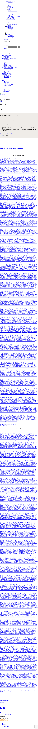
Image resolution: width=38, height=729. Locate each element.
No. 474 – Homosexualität (32, 318)
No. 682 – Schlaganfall (5, 276)
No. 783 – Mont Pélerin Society (14, 525)
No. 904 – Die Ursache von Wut (13, 230)
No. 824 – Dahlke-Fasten (7, 245)
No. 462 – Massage (18, 321)
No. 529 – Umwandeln (32, 578)
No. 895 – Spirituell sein (20, 232)
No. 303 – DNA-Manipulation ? (26, 351)
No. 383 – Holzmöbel (16, 337)
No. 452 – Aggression (28, 323)
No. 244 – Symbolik (8, 363)
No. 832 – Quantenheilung (18, 244)
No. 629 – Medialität (22, 286)
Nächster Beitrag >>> (4, 421)
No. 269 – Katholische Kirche (9, 358)
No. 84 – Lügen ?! (17, 397)
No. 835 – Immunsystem (31, 243)
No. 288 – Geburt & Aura (17, 354)
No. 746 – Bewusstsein (6, 534)
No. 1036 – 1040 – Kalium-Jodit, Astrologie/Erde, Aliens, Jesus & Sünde (23, 205)
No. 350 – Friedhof (18, 613)
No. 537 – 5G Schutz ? (25, 305)
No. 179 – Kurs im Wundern (12, 377)
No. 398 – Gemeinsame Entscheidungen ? (9, 605)
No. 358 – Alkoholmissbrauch (18, 340)
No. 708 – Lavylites (30, 270)
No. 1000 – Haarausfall (26, 210)
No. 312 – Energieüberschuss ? (13, 350)
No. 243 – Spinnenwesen (15, 363)
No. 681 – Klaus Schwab (13, 276)
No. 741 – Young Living (13, 263)
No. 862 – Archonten (11, 238)
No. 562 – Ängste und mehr (8, 300)
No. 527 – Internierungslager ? (11, 307)
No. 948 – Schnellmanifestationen (20, 221)
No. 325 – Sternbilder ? (18, 347)
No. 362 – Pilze (27, 339)
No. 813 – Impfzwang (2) (27, 247)
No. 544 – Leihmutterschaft (11, 304)
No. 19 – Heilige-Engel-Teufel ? (11, 414)
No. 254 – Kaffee (26, 360)
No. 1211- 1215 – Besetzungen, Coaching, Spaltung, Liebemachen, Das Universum (18, 177)
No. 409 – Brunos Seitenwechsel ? (5, 332)
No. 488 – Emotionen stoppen (30, 587)
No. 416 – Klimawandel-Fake (26, 330)
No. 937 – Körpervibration (6, 224)
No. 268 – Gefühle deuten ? (18, 358)
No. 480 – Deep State (18, 317)
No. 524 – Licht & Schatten (5, 308)
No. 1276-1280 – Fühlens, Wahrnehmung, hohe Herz (24, 168)
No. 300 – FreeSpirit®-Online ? (14, 352)
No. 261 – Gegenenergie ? (4, 631)
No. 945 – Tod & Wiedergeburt (12, 222)
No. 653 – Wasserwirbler (19, 281)
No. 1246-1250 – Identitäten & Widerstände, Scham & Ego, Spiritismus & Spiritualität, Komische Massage (18, 172)
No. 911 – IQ (29, 228)
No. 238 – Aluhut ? (7, 364)
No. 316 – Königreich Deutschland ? (11, 349)
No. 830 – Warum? (32, 244)
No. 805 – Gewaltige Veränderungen (10, 249)
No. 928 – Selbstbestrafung (10, 226)
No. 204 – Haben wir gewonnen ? (12, 371)
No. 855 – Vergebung (30, 239)
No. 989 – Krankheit (6, 213)
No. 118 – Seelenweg (7, 390)
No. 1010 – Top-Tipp (7, 480)
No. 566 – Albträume (7, 299)
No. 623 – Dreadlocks (29, 287)
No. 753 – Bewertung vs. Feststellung (15, 261)
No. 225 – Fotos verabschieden (9, 367)
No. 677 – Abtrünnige (6, 277)
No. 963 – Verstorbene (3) (26, 489)
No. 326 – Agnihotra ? (10, 347)
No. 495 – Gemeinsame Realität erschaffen (11, 315)
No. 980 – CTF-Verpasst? (10, 215)
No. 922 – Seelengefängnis (15, 498)
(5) (2, 148)
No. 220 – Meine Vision (14, 368)
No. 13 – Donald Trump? (7, 416)
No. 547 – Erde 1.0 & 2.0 (22, 303)
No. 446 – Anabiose (12, 596)
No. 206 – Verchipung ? (26, 370)
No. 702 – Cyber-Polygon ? (7, 543)
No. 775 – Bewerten (20, 255)
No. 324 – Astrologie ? (25, 347)
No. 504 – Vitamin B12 (7, 313)
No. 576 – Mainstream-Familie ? (32, 297)
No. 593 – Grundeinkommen (25, 293)
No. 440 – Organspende (25, 325)
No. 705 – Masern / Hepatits (17, 542)
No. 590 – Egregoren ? (17, 294)
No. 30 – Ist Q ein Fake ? (28, 411)
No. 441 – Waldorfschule (18, 325)
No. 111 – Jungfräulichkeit (5, 392)
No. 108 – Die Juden (30, 392)
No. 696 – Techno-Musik (24, 272)
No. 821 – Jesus (32, 245)
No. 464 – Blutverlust (5, 321)
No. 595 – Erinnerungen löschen (10, 293)
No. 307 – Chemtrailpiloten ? (24, 622)
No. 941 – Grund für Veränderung (10, 223)
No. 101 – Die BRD (26, 394)
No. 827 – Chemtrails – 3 (15, 516)
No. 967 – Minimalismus (30, 217)
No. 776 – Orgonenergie (13, 255)
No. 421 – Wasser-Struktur (23, 329)
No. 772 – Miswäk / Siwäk (9, 256)
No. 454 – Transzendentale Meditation (8, 323)
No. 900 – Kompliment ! (15, 231)
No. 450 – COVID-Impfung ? (11, 595)
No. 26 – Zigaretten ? (30, 412)
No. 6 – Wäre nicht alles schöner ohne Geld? (16, 418)
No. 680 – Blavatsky (20, 276)
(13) (15, 148)
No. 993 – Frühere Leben (14, 212)
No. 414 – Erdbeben (7, 331)
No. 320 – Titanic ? (9, 348)
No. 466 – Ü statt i (28, 320)
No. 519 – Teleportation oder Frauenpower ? (17, 309)
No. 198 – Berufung (31, 372)
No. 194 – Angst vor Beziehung (23, 373)
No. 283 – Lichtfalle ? (22, 355)
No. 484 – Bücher (23, 316)
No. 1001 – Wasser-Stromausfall (18, 210)
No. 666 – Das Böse (18, 279)
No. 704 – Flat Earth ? (25, 542)
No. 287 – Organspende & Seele (26, 354)
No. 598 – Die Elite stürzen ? (17, 292)
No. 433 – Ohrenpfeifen (4, 327)
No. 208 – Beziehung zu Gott (8, 370)
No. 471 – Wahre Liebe (19, 319)
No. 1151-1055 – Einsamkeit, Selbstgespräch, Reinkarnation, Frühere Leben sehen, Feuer (18, 187)
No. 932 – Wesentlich (10, 225)
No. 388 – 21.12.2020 (18, 335)
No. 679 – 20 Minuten (26, 276)
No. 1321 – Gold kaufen (22, 163)
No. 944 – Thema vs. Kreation (22, 222)
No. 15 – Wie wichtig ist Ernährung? (18, 415)
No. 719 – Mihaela (18, 268)
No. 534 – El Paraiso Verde (15, 306)
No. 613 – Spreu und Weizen (14, 289)
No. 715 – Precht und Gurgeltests (10, 269)
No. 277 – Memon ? (21, 356)
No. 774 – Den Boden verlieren (28, 255)
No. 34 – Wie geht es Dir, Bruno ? (32, 410)
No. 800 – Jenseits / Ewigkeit (22, 250)
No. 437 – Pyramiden (12, 326)
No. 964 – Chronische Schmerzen (16, 489)
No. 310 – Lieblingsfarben (31, 350)
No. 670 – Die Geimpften (27, 278)
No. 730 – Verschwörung (28, 265)
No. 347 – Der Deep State (6, 614)
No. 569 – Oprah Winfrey (17, 298)
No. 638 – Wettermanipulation (23, 284)
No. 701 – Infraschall (15, 543)
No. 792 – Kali (15, 252)
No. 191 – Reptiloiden (11, 374)
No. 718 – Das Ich (23, 268)
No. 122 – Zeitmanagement (7, 389)
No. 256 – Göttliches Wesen (9, 360)
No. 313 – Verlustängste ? (4, 350)
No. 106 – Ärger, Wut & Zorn (11, 393)
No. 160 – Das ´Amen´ (32, 380)
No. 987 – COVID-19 (20, 213)
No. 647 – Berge (17, 282)
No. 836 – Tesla (24, 243)
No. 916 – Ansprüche (26, 227)
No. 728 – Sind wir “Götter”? (9, 266)
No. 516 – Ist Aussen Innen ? (14, 310)
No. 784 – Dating (7, 525)
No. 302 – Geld (33, 351)
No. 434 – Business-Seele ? (33, 326)
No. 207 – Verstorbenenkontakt (17, 370)
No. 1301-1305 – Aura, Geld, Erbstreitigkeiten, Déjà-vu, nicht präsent (22, 165)
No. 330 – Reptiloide (13, 346)
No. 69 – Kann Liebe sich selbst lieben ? (15, 401)
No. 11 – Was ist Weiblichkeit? (28, 416)
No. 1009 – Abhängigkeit (21, 480)
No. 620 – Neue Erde (18, 288)
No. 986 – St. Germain (28, 213)
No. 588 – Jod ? (30, 294)
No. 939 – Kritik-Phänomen (27, 223)
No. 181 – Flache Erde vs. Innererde (29, 376)
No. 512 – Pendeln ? (18, 311)
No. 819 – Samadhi (9, 246)
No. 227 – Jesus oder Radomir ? (29, 366)
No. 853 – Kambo (4, 240)
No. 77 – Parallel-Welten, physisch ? (9, 399)
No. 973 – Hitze (25, 216)
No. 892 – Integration (8, 233)
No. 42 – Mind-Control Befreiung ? (11, 408)
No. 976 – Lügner (6, 216)
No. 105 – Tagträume (19, 393)
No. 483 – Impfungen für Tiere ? (31, 316)
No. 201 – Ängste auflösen (7, 372)
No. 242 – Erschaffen (22, 363)
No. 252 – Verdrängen (8, 361)
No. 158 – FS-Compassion (12, 381)
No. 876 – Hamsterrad (15, 507)
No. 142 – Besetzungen (7, 385)
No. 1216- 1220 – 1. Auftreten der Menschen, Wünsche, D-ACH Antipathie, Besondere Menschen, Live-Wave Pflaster (18, 176)
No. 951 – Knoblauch (24, 220)
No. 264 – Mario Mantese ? (12, 359)
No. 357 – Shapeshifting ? (27, 340)
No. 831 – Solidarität (25, 244)
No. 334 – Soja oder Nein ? (21, 345)
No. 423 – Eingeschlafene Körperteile (8, 329)
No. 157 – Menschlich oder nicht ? (22, 381)
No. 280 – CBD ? (7, 356)
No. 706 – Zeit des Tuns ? (9, 542)
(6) (7, 148)
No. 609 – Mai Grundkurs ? (6, 290)
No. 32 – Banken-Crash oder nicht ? (11, 411)
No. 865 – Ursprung (21, 237)
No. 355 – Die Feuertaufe (7, 341)
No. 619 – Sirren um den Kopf (26, 288)
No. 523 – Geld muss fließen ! (14, 308)
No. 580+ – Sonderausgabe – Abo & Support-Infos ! (26, 296)
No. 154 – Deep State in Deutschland (11, 382)
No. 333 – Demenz (28, 345)
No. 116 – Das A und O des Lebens (27, 390)
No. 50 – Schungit (22, 405)
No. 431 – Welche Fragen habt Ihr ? (22, 327)
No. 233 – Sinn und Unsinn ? (19, 365)
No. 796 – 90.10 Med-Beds (21, 251)
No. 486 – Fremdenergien (7, 316)
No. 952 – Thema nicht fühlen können (15, 220)
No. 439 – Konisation (32, 325)
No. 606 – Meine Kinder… (29, 290)
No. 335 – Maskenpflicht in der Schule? (10, 345)
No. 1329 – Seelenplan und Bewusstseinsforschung (11, 161)
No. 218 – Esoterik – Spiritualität (31, 368)
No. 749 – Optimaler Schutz (20, 533)
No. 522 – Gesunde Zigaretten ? (24, 308)
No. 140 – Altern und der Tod (21, 385)
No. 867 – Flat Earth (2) (7, 237)
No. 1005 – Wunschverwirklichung (18, 481)
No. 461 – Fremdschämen (25, 321)
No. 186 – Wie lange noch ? (18, 375)
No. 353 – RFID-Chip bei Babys (23, 341)
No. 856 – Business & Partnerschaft (21, 239)
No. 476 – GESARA (16, 318)
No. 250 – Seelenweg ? (24, 361)
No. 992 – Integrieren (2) (22, 212)
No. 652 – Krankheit (26, 281)
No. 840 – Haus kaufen (28, 242)
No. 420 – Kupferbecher (31, 329)
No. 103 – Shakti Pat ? (9, 394)
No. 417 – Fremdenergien (18, 330)
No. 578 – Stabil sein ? (15, 297)
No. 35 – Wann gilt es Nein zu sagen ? (21, 410)
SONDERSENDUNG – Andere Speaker (6, 337)
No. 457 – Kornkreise (17, 322)
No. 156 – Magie (30, 381)
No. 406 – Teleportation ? (27, 332)
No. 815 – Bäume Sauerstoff (6, 247)
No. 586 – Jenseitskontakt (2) (10, 295)
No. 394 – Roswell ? (12, 334)
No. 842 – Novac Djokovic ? (14, 242)
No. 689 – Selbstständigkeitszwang (23, 274)
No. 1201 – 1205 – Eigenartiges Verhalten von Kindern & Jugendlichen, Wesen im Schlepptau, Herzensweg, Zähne (19, 179)
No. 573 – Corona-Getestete (23, 569)
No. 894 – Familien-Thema (28, 232)
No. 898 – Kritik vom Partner (30, 231)
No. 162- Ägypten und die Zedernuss (15, 380)
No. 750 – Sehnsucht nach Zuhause (10, 533)
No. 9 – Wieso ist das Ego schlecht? (13, 417)
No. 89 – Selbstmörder (12, 396)
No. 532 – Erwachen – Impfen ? (31, 306)
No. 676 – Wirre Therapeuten (14, 277)
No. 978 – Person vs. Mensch (30, 215)
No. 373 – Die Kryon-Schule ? (11, 338)
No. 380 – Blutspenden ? (29, 337)
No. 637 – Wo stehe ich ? (32, 284)
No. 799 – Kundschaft (30, 250)
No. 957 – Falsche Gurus (8, 219)
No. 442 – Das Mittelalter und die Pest (8, 325)
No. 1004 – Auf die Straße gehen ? (29, 481)
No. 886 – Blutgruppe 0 (15, 234)
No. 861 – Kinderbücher (19, 238)
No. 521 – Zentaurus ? (32, 308)
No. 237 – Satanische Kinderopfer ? (16, 364)
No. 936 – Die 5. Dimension (15, 224)
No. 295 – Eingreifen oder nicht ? (9, 353)
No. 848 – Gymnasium (6, 241)
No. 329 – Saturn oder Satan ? (21, 346)
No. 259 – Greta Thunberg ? (21, 631)
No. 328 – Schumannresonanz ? (31, 346)
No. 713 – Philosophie (26, 269)
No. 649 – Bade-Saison (11, 282)
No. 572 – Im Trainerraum (32, 569)
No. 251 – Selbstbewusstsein (16, 361)
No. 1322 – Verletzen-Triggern (13, 163)
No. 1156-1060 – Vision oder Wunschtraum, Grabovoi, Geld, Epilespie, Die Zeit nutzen (16, 186)
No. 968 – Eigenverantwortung (22, 217)
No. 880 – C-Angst (22, 235)
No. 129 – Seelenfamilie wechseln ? (13, 387)
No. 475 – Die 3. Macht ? (24, 318)
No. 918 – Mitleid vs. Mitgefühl (11, 227)
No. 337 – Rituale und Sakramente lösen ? (25, 344)
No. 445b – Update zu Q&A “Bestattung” (11, 578)
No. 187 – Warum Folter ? (10, 375)
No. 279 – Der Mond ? (14, 356)
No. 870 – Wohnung (21, 236)
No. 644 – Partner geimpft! (7, 283)
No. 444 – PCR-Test (25, 596)
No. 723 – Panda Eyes (20, 267)
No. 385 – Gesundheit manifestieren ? (14, 336)
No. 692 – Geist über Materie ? (28, 273)
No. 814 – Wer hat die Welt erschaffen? (17, 247)
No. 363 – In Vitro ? (22, 339)
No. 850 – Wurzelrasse (24, 240)
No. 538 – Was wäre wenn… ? (17, 305)
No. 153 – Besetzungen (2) (21, 382)
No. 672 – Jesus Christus (12, 278)
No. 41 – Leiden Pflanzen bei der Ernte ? (23, 408)
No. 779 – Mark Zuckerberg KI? (16, 254)
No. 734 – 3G (32, 264)
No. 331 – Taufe (7, 346)
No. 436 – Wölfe (18, 326)
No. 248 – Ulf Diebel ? (7, 362)
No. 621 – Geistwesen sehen (10, 288)
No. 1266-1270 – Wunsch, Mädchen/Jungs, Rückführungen (19, 169)
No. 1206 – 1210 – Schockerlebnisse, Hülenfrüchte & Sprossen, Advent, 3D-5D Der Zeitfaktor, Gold (17, 178)
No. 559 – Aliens (28, 300)
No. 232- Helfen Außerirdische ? (29, 365)
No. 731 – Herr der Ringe (20, 265)
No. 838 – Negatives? (8, 243)
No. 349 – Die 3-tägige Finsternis (27, 613)
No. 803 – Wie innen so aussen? (32, 249)
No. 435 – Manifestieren (25, 326)
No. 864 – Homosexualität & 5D (29, 237)
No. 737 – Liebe (14, 264)
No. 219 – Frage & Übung (22, 368)
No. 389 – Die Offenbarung (11, 335)
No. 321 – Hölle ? (3, 348)
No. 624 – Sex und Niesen (22, 287)
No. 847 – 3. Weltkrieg (13, 241)
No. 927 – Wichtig (18, 226)
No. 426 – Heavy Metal (16, 328)
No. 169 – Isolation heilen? (32, 378)
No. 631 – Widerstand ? (7, 286)
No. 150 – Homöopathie (8, 383)
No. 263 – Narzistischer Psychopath (22, 359)
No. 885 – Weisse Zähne (23, 234)
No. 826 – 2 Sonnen (22, 516)
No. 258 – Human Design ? (30, 631)
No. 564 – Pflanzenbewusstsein (27, 299)
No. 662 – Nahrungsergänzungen (10, 551)
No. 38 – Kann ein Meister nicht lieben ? (20, 409)
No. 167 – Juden (9, 379)
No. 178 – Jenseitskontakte (21, 377)
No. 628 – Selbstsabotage (29, 286)
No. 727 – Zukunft (17, 266)
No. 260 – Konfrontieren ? (13, 631)
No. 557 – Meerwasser (9, 301)
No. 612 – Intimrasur (22, 289)
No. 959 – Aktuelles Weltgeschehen (28, 490)
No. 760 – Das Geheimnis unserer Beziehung (11, 259)
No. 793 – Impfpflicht (9, 252)
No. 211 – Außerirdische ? (20, 369)
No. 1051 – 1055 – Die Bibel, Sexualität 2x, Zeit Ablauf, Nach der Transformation (16, 203)
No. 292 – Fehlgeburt (32, 353)
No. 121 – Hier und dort (15, 389)
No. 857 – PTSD (13, 239)
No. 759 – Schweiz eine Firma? (23, 259)
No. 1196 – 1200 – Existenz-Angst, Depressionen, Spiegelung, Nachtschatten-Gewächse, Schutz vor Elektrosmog (17, 180)
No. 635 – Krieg (11, 285)
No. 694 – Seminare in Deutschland (8, 273)
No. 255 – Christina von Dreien (19, 360)
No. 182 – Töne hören (20, 376)
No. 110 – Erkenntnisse (12, 392)
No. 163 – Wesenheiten (6, 380)
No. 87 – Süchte (29, 396)
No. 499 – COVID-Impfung (13, 314)
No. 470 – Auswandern (26, 319)
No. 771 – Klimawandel (17, 256)
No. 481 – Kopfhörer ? (11, 317)
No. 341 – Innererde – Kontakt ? (24, 343)
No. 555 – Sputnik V (24, 301)
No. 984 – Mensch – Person (9, 214)
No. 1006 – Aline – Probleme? (8, 481)
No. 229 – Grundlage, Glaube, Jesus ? (18, 366)
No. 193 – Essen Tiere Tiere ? (32, 373)
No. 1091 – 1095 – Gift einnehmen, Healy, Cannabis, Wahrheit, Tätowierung (18, 197)
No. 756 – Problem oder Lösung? (19, 260)
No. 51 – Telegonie (16, 405)
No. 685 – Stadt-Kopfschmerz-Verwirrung (17, 275)
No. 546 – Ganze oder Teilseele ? (31, 303)
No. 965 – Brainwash (8, 489)
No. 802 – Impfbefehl (3, 250)
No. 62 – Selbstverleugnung (27, 393)
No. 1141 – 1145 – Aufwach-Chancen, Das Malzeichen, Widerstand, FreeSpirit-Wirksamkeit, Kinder (18, 189)
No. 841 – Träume (22, 242)
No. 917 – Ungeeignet (19, 227)
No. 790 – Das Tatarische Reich (31, 252)
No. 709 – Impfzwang (23, 270)
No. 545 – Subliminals (3, 304)
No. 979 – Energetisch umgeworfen (20, 215)
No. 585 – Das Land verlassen (19, 295)
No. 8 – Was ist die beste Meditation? (24, 417)
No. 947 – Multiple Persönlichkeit (30, 221)
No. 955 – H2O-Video (26, 219)
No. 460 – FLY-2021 (32, 321)
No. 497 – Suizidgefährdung (27, 314)
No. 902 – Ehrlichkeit (30, 230)
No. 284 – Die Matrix (15, 355)
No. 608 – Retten (13, 290)
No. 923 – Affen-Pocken (7, 498)
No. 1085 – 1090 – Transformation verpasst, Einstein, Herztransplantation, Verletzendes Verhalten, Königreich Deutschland (19, 198)
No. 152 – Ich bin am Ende (29, 382)
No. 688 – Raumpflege (32, 274)
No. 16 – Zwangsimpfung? (8, 415)
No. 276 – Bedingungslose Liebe (29, 356)
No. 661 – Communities (19, 551)
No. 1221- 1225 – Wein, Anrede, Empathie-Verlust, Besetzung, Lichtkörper (22, 175)
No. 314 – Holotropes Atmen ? (32, 349)
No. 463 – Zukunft (12, 321)
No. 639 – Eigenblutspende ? (13, 284)
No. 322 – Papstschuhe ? (33, 347)
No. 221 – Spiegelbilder (6, 368)
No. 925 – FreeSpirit (30, 226)
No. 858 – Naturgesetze (7, 239)
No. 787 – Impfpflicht (18, 253)
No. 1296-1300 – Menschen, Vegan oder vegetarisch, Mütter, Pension (18, 166)
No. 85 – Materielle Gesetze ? (9, 397)
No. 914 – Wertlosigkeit (8, 228)
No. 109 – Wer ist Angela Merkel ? (21, 392)
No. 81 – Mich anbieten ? (5, 398)
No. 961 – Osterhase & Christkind (10, 490)
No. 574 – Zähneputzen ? (15, 569)
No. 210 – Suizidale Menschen (29, 369)
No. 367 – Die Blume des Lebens (14, 339)
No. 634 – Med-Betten (17, 285)
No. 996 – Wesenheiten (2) (26, 211)
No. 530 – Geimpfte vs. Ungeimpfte (23, 578)
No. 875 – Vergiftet (22, 507)
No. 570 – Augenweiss (9, 298)
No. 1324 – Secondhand (31, 162)
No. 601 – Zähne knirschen (22, 291)
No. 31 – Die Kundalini (20, 411)
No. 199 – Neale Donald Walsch (22, 372)
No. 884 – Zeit (29, 234)
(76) (11, 148)
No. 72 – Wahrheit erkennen (23, 400)
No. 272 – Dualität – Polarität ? (22, 357)
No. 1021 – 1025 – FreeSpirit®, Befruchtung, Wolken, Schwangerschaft (21, 207)
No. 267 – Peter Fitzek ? (26, 358)
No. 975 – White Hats (12, 216)
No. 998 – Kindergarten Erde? (6, 211)
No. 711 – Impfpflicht (7, 270)
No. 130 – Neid (4, 387)
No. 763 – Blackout (18, 258)
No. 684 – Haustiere (27, 275)
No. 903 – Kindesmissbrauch (22, 230)
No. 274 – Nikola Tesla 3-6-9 (7, 357)
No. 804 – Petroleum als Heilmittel (21, 249)
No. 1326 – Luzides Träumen (12, 162)
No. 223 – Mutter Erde (28, 367)
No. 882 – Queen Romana (7, 235)
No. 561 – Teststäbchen (16, 300)
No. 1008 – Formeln (14, 480)
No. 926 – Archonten (24, 226)
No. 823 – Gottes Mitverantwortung (16, 245)
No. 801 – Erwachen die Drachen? (12, 250)
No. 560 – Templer (23, 300)
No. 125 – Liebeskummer (21, 388)
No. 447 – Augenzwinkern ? (4, 596)
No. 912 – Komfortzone (23, 228)
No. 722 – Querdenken (27, 267)
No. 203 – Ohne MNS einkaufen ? (22, 371)
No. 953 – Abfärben (6, 220)
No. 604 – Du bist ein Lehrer (8, 291)
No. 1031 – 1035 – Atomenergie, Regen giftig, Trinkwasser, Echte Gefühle (19, 206)
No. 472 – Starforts (12, 319)
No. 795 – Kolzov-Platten (29, 251)
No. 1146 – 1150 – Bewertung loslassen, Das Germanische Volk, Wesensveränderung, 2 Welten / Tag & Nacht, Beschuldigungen (18, 188)
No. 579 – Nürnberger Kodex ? (7, 297)
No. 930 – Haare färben (26, 225)
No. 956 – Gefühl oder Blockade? (17, 219)
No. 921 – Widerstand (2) (24, 498)
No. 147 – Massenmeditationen (8, 384)
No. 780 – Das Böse (7, 254)
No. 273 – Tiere (14, 357)
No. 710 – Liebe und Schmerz (15, 270)
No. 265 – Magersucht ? (4, 359)
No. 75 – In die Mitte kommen (29, 399)
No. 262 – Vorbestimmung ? (32, 359)
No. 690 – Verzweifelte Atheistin (12, 274)
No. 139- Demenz (29, 385)
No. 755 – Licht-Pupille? (28, 260)
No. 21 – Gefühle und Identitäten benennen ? (22, 413)
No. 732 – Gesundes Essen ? (11, 265)
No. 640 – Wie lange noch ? (4, 284)
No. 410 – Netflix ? (34, 331)
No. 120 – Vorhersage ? (22, 389)
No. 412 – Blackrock (22, 331)
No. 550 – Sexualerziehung (24, 302)
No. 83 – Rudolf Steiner (24, 397)
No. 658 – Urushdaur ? (10, 552)
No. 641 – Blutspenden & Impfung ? (31, 283)
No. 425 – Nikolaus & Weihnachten (25, 328)
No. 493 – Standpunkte (26, 315)
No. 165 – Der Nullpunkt (26, 379)
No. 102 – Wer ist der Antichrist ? (18, 394)
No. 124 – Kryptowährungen (29, 388)
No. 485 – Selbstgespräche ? (15, 316)
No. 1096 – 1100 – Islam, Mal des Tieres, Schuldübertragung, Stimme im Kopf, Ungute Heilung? (17, 196)
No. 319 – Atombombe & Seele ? (17, 348)
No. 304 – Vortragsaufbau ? (17, 351)
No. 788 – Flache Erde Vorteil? (10, 253)
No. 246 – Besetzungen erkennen (25, 362)
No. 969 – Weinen (14, 217)
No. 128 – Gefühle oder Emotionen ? (24, 387)
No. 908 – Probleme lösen (13, 229)
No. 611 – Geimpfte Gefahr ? (30, 289)
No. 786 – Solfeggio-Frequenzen (27, 253)
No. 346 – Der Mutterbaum (14, 614)
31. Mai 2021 (2, 94)
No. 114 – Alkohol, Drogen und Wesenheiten (14, 391)
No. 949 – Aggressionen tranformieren (9, 221)
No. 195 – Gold (15, 373)
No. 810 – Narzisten (17, 248)
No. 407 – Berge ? (20, 332)
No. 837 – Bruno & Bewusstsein (17, 243)
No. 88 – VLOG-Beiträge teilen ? (21, 396)
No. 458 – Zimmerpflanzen (9, 322)
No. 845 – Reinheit (30, 241)
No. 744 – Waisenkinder (20, 534)
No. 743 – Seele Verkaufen (28, 534)
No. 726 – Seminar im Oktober (25, 266)
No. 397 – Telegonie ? (19, 605)
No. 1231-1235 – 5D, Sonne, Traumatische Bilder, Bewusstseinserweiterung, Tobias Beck (18, 174)
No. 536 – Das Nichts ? (32, 305)
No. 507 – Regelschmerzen (21, 312)
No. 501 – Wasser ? (28, 313)
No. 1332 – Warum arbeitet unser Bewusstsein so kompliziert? (10, 160)
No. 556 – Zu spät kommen (17, 301)
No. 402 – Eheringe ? (16, 604)
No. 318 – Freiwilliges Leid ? (27, 348)
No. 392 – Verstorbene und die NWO (21, 334)
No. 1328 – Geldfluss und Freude (24, 161)
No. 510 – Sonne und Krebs (32, 311)
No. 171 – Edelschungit (12, 378)
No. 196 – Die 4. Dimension (8, 373)
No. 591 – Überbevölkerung (9, 294)
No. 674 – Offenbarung (31, 277)
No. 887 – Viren (8, 234)
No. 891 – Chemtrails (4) (16, 233)
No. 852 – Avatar (9, 240)
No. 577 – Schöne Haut (23, 297)
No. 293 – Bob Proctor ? (25, 353)
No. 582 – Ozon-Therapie (9, 296)
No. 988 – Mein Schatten (13, 213)
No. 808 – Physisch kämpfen (24, 248)
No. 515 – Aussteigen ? (22, 310)
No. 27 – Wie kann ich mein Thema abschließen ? (19, 412)
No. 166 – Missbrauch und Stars (17, 379)
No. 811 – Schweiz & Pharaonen (9, 248)
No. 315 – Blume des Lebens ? (22, 349)
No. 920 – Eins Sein (31, 498)
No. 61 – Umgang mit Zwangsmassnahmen (22, 403)
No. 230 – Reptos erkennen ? (7, 366)
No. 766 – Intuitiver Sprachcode (28, 257)
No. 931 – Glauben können (18, 225)
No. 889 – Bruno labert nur (32, 233)
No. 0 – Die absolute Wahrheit (13, 420)
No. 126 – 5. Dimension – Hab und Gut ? (10, 388)
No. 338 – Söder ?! (16, 344)
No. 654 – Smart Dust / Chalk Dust (9, 281)
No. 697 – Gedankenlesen (15, 272)
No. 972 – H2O (30, 216)
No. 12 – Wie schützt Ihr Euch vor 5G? (17, 416)
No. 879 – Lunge (27, 235)
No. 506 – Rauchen (29, 312)
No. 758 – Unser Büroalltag (32, 259)
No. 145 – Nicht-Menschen (25, 384)
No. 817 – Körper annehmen (26, 246)
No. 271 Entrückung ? (30, 357)
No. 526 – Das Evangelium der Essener (22, 307)
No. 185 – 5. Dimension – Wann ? (28, 375)
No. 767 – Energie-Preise (19, 257)
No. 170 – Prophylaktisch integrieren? (22, 378)
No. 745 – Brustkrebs (13, 534)
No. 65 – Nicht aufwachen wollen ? (22, 402)
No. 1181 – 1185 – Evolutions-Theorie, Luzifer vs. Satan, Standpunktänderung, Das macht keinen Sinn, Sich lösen (16, 182)
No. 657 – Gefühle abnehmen (19, 552)
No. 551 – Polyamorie (16, 302)
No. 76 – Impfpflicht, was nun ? (20, 399)
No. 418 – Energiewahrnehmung (9, 330)
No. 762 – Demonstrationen (25, 258)
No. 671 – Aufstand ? (19, 278)
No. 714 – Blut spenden (19, 269)
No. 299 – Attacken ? (22, 352)
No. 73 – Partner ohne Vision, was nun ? (12, 400)
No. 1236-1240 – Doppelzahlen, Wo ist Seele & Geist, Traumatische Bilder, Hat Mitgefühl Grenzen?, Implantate (17, 173)
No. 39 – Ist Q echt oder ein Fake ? (8, 409)
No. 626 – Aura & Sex (8, 287)
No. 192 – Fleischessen (4, 374)
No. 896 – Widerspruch (13, 232)
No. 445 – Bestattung (19, 596)
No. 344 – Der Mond (32, 614)
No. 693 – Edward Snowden (18, 273)
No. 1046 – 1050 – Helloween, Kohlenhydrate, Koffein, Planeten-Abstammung (17, 204)
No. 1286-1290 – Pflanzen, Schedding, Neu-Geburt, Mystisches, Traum (15, 167)
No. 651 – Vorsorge (32, 281)
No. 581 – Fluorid (15, 296)
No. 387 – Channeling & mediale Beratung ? (29, 335)
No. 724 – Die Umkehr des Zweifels (11, 267)
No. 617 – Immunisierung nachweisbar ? (15, 560)
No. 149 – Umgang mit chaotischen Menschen (19, 383)
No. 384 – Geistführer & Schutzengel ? (26, 336)
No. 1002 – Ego (10, 210)
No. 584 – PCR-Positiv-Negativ (29, 295)
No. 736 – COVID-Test (8, 264)
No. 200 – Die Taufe (14, 372)
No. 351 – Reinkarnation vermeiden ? (9, 613)
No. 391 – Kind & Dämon (31, 334)
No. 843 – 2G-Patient (6, 242)
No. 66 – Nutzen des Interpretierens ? (11, 402)
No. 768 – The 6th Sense (11, 257)
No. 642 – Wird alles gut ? (21, 283)
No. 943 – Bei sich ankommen (31, 222)
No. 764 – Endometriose (11, 258)
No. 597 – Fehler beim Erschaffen (27, 292)
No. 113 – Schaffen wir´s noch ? (26, 391)
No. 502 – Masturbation (21, 313)
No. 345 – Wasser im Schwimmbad (23, 614)
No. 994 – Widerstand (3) (6, 212)
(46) (21, 148)
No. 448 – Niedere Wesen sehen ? (32, 595)
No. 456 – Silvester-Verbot (24, 322)
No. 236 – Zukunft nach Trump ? (27, 364)
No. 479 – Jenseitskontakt (25, 317)
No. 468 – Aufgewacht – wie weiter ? (9, 320)
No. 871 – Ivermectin (14, 236)
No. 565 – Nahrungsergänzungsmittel (16, 299)
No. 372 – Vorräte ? (19, 338)
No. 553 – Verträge (3, 302)
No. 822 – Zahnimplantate (26, 245)
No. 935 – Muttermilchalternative (25, 224)
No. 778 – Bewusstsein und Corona (26, 254)
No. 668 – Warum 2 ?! (6, 279)
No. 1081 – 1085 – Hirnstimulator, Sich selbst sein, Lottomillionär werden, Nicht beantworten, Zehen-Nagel (18, 199)
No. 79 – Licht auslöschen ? (24, 398)
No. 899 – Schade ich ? (22, 231)
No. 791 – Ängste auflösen (21, 252)
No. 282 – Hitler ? (28, 355)
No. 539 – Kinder (9, 305)
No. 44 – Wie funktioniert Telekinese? (25, 407)
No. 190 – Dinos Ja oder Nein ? (20, 374)
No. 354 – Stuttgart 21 (14, 341)
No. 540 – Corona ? (3, 305)
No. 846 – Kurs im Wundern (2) (22, 241)
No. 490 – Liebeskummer (16, 587)
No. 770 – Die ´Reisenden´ (25, 256)
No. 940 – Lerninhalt (19, 223)
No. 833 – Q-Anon (11, 244)
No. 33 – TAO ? (3, 411)
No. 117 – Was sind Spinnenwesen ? (16, 390)
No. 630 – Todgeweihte (15, 286)
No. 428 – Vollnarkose (8, 328)
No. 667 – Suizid (12, 279)
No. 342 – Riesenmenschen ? (14, 343)
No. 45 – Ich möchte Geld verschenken (13, 407)
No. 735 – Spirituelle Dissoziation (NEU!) (23, 264)
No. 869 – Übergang (28, 236)
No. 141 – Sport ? (14, 385)
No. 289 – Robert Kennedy (9, 354)
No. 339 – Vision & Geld (9, 344)
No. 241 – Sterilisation (29, 363)
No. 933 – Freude (4, 225)
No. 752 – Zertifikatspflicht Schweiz (26, 261)
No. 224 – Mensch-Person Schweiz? (19, 367)
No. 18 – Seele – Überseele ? (21, 414)
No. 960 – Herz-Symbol (19, 490)
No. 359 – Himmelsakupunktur (9, 340)
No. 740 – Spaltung (20, 263)
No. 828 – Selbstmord (7, 516)
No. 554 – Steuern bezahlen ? (32, 301)
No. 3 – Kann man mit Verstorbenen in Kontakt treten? (17, 419)
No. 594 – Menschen (18, 293)
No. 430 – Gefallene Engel (32, 327)
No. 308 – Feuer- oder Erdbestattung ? (14, 622)
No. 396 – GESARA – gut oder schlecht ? (29, 605)
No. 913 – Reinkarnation (16, 228)
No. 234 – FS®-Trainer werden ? (9, 365)
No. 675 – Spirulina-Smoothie (23, 277)
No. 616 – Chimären (25, 560)
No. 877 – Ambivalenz (8, 507)
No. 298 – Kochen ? (29, 352)
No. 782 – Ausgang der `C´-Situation (25, 525)
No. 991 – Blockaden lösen (30, 212)
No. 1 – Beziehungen (5, 420)
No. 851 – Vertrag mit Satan (16, 240)
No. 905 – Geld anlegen (4, 230)
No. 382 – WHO (22, 337)
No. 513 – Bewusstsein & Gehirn (10, 311)
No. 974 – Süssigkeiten (19, 216)
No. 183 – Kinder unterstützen (12, 376)
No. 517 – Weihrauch (6, 310)
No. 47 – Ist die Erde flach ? (24, 406)
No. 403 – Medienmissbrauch (8, 604)
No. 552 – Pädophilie (9, 302)
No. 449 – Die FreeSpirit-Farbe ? (21, 595)
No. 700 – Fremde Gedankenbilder (24, 543)
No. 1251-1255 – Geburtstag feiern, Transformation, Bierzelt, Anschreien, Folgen (14, 171)
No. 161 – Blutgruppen (25, 380)
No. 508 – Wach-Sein (14, 312)
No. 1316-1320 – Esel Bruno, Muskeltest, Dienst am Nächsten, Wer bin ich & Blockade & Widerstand (17, 164)
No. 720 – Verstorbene (11, 268)
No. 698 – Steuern (8, 272)
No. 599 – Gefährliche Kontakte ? (8, 292)
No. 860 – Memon (26, 238)
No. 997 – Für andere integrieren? (16, 211)
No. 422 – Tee (16, 329)
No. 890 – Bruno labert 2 (24, 233)
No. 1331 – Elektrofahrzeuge (24, 160)
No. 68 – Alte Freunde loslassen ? (26, 401)
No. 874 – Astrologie (28, 507)
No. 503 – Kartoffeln (14, 313)
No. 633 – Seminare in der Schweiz (27, 285)
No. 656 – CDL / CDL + (27, 552)
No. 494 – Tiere (20, 315)
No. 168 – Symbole (3, 379)
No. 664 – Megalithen (32, 279)
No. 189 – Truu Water (28, 374)
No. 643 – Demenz (14, 283)
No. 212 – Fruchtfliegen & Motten (10, 369)
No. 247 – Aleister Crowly (15, 362)
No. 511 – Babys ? (25, 311)
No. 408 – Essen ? (14, 332)
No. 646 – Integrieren (23, 282)
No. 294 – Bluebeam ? (18, 353)
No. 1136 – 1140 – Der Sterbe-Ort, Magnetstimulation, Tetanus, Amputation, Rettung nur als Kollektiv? (17, 190)
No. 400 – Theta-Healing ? (24, 604)
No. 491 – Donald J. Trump (7, 587)
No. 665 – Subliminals (25, 279)
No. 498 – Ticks (20, 314)
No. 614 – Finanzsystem (6, 289)
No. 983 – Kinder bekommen (18, 214)
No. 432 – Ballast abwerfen (12, 327)
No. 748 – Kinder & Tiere (29, 533)
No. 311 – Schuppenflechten (22, 350)
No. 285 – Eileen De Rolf (8, 355)
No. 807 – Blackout (32, 248)
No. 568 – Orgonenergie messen (26, 298)
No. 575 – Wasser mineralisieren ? (5, 569)
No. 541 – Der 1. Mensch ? (33, 304)
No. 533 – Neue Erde (22, 306)
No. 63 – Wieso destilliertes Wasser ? (10, 403)
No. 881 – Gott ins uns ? (15, 235)
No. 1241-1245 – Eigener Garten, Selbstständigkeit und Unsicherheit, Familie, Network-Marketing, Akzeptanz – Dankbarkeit (17, 173)
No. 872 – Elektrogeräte (7, 236)
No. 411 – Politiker (28, 331)
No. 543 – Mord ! (19, 304)
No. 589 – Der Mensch (24, 294)
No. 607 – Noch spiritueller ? (20, 290)
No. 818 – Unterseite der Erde (17, 246)
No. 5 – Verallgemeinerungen (27, 418)
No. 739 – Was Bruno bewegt (27, 263)
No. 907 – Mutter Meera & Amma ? (23, 229)
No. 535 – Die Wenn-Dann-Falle (5, 306)
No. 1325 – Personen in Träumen (22, 162)
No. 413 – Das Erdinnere (15, 331)
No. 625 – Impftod (15, 287)
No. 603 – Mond (15, 291)
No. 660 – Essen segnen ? (27, 551)
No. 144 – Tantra (32, 384)
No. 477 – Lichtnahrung (9, 318)
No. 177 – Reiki (27, 377)
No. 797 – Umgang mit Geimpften (11, 251)
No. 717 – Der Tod (29, 268)
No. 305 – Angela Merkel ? (8, 351)
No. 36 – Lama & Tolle (11, 410)
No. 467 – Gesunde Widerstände (20, 320)
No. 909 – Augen (6, 229)
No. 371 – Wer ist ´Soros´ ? (26, 338)
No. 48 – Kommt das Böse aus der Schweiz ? (13, 406)
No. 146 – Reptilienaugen (17, 384)
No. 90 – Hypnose (6, 396)
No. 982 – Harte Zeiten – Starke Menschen (29, 214)
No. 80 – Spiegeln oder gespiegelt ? (14, 398)
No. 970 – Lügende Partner (7, 217)
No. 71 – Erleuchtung (31, 400)
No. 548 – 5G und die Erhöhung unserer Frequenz (10, 303)
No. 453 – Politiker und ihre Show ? (19, 323)
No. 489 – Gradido (23, 587)
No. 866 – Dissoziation (14, 237)
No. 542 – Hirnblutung (25, 304)
